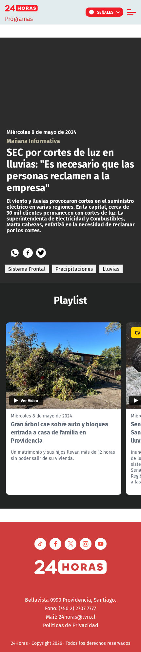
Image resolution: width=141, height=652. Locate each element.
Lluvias (111, 269)
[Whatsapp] (15, 253)
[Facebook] (28, 253)
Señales (105, 12)
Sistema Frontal (27, 269)
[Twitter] (41, 253)
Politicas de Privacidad (70, 625)
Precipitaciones (74, 269)
